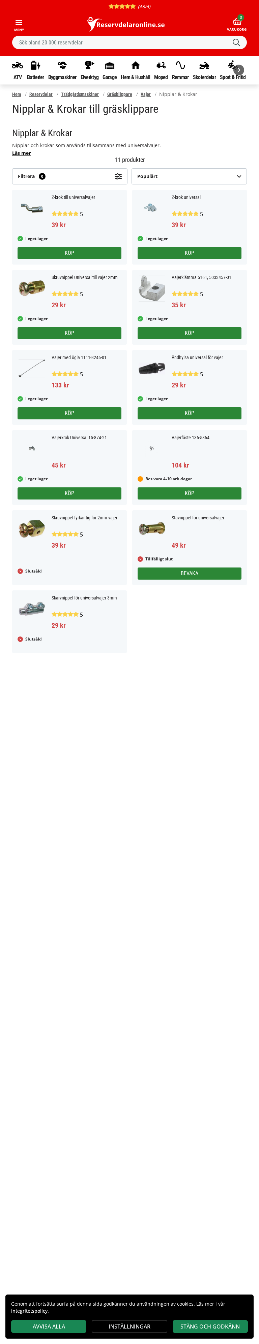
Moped (161, 77)
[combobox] (129, 42)
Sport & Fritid (233, 77)
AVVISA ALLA (49, 1326)
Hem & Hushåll (135, 77)
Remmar (180, 77)
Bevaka (189, 573)
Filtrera (30, 176)
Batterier (35, 77)
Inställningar (129, 1326)
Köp (69, 253)
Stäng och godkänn (210, 1326)
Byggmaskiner (62, 77)
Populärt (147, 176)
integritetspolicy (29, 1311)
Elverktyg (90, 77)
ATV (17, 77)
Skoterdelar (204, 77)
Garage (110, 77)
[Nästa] (238, 70)
